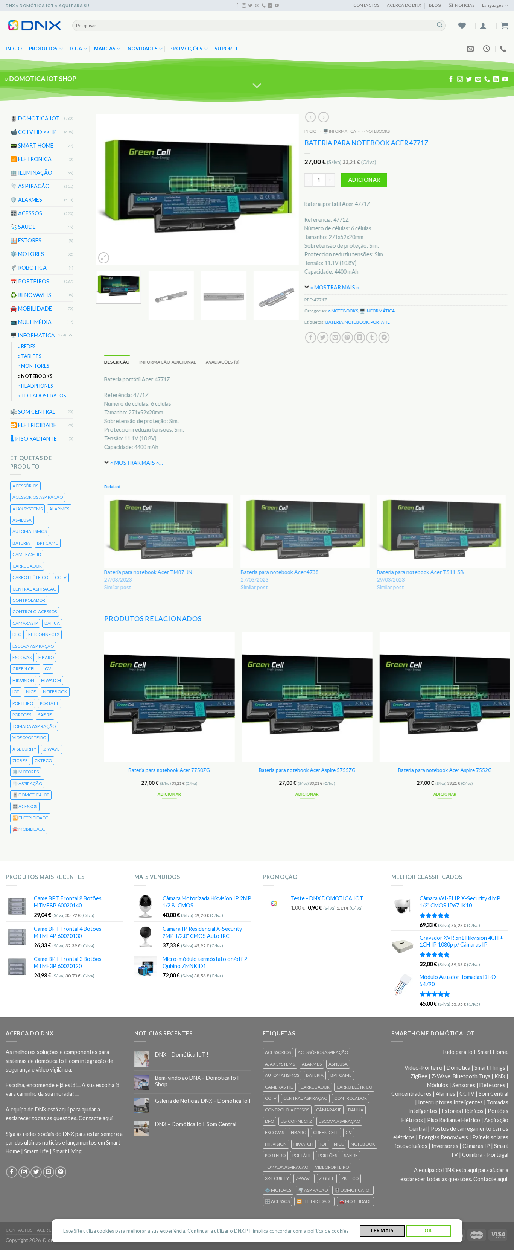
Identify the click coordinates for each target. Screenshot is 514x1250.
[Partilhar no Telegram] (383, 337)
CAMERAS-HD (26, 554)
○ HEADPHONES (35, 386)
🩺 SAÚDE (23, 227)
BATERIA (21, 542)
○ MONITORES (33, 366)
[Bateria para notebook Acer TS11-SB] (441, 531)
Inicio (14, 49)
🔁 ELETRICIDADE (33, 425)
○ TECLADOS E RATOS (41, 396)
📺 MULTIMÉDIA (31, 322)
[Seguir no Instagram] (244, 5)
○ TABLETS (29, 356)
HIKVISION (23, 680)
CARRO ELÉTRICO (30, 577)
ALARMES (59, 508)
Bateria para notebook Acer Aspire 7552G (444, 770)
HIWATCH (51, 680)
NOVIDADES (143, 49)
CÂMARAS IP (25, 623)
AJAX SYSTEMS (27, 508)
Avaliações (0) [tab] (223, 361)
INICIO (310, 131)
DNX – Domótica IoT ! (181, 1054)
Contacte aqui (96, 1118)
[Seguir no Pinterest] (60, 1172)
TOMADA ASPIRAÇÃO (34, 725)
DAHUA (52, 623)
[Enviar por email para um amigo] (335, 337)
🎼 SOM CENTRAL (32, 411)
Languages (492, 5)
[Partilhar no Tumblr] (371, 337)
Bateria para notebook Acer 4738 (279, 571)
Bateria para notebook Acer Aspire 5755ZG (307, 770)
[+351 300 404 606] (504, 49)
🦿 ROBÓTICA (28, 267)
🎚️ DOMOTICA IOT (34, 118)
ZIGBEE (20, 760)
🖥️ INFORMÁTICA (32, 335)
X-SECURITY (24, 748)
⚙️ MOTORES (27, 254)
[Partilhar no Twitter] (322, 337)
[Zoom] (103, 257)
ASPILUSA (22, 520)
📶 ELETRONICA (31, 159)
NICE (31, 691)
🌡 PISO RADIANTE (33, 438)
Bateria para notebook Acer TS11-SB (420, 571)
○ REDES (26, 346)
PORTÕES (21, 714)
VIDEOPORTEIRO (29, 737)
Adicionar (364, 180)
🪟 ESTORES (25, 240)
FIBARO (46, 657)
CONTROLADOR (28, 600)
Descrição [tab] (117, 361)
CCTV (61, 577)
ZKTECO (43, 760)
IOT (15, 691)
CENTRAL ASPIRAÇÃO (34, 588)
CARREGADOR (27, 565)
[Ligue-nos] (264, 5)
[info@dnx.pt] (471, 49)
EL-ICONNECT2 (43, 634)
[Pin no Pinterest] (347, 337)
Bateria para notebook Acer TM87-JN (148, 571)
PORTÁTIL (49, 703)
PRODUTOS (43, 49)
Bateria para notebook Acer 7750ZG (169, 770)
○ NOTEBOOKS (34, 376)
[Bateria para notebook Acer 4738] (304, 531)
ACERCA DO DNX (404, 5)
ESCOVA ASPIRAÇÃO (33, 645)
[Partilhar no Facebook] (310, 337)
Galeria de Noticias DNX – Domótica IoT (203, 1101)
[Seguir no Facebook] (237, 5)
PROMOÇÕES (185, 49)
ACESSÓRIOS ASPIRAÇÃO (37, 497)
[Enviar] (440, 25)
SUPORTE (226, 49)
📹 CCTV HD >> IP (33, 132)
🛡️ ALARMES (26, 199)
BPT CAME (47, 542)
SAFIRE (45, 714)
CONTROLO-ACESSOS (34, 611)
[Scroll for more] (257, 86)
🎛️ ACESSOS (26, 213)
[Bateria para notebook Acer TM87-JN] (168, 531)
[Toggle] (70, 335)
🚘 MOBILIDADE (31, 308)
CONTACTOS (366, 5)
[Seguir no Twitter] (250, 5)
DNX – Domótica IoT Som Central (195, 1124)
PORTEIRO (22, 703)
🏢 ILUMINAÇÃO (31, 172)
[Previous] (109, 189)
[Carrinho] (504, 25)
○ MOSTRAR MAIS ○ (334, 287)
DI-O (16, 634)
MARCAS (105, 49)
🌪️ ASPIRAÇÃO (30, 186)
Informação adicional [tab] (167, 361)
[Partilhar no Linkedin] (359, 337)
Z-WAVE (51, 748)
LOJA (76, 49)
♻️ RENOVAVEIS (30, 294)
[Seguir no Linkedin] (270, 5)
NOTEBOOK (55, 691)
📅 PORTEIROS (29, 281)
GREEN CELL (25, 668)
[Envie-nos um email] (257, 5)
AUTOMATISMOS (29, 531)
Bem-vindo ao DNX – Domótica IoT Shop (197, 1081)
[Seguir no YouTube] (277, 5)
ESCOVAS (22, 657)
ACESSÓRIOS (25, 485)
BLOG (435, 5)
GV (48, 668)
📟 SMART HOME (31, 145)
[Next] (285, 189)
